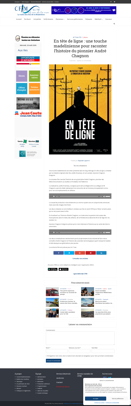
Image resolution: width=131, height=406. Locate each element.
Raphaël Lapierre (84, 161)
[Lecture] (54, 196)
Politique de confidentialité (112, 402)
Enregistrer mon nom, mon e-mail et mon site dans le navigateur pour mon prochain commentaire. (80, 356)
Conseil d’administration (23, 377)
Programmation (42, 386)
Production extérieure (43, 384)
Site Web (94, 348)
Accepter (95, 398)
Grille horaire (48, 19)
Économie (70, 299)
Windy (22, 146)
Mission (18, 388)
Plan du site (83, 403)
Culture (85, 37)
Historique (19, 381)
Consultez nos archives (80, 258)
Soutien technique (42, 393)
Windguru (22, 144)
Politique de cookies (99, 402)
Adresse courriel (75, 348)
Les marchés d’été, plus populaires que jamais (103, 313)
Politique (70, 310)
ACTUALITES (77, 37)
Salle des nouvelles (42, 391)
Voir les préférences (118, 398)
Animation (40, 379)
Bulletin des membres (22, 379)
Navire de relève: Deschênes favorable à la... (104, 302)
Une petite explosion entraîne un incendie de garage (68, 292)
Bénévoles (40, 381)
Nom (48, 348)
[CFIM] (32, 10)
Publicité (39, 388)
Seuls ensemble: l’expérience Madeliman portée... (103, 292)
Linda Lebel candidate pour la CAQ (67, 313)
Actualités (37, 19)
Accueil (19, 19)
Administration (41, 377)
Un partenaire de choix (22, 384)
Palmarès (88, 19)
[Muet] (104, 196)
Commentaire (50, 330)
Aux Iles (22, 50)
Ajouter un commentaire (84, 60)
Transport (105, 299)
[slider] (108, 196)
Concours (108, 19)
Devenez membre (21, 386)
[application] (80, 196)
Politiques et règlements (23, 391)
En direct (27, 19)
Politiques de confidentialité (71, 403)
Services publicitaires (75, 19)
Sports (109, 288)
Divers (69, 288)
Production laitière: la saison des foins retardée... (69, 302)
